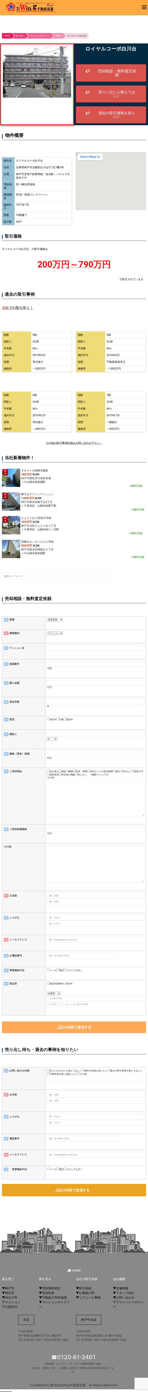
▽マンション (11, 1302)
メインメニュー (143, 4)
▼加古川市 (9, 1297)
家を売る (20, 36)
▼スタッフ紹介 (124, 1293)
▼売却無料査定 (50, 1288)
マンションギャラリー (39, 36)
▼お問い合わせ (124, 1297)
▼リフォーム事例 (88, 1297)
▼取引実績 (83, 1288)
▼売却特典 (46, 1293)
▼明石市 (8, 1293)
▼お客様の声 (85, 1293)
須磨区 (58, 36)
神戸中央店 (88, 1320)
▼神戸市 (8, 1288)
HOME (7, 36)
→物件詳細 (135, 485)
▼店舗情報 (120, 1288)
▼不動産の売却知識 (53, 1297)
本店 (26, 1320)
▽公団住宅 (9, 1307)
